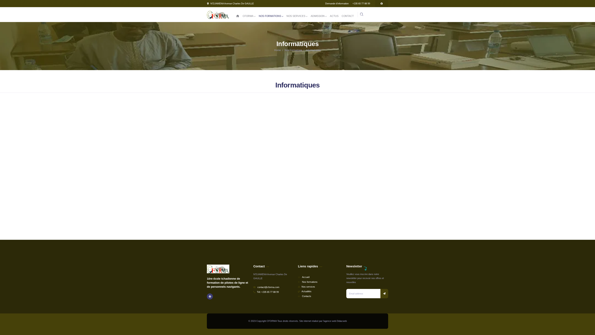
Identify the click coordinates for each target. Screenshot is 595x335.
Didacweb (342, 321)
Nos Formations (293, 50)
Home (277, 50)
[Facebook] (382, 3)
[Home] (218, 14)
